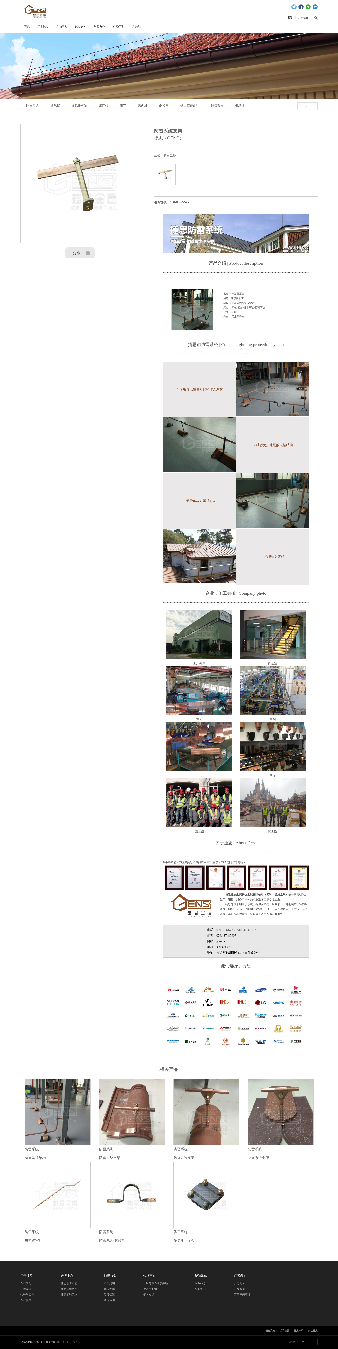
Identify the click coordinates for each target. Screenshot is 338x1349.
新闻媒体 (118, 26)
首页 (27, 26)
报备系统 (270, 1330)
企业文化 (25, 1283)
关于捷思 (43, 26)
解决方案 (109, 1288)
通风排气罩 (79, 105)
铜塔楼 (240, 105)
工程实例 (25, 1288)
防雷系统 (32, 105)
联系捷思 (284, 1330)
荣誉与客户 (27, 1294)
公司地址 (239, 1283)
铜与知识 (148, 1294)
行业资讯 (200, 1288)
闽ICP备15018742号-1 (68, 1342)
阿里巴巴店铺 (242, 1294)
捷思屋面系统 (69, 1288)
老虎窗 (164, 105)
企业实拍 (25, 1300)
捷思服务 (80, 26)
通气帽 (55, 105)
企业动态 (200, 1283)
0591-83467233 (226, 930)
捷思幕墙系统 (69, 1294)
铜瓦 (123, 105)
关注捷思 (313, 1330)
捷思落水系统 (69, 1283)
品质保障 (109, 1294)
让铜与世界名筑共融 (155, 1283)
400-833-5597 (247, 930)
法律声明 (109, 1300)
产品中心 (61, 26)
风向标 (142, 105)
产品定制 (109, 1283)
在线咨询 (239, 1288)
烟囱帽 (103, 105)
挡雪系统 (217, 105)
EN (290, 17)
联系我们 (136, 26)
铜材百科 (99, 26)
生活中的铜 (150, 1288)
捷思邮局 (298, 1330)
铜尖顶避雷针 (189, 105)
